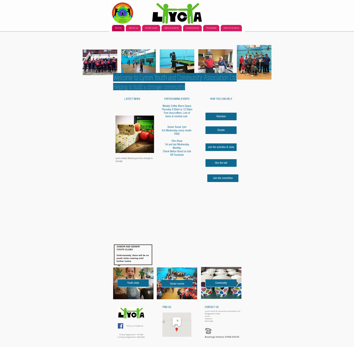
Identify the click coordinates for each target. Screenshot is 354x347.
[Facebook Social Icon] (120, 326)
